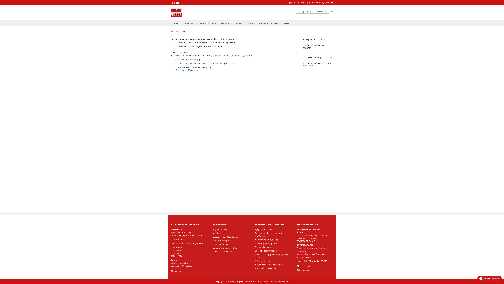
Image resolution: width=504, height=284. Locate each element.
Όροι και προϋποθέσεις (266, 250)
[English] (173, 3)
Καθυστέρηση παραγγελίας (269, 243)
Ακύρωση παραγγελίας (266, 239)
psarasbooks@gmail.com (182, 266)
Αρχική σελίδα (220, 229)
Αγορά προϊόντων (263, 229)
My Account (193, 70)
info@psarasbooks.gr (180, 263)
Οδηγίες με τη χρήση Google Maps (187, 243)
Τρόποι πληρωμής (263, 247)
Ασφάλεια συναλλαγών (267, 268)
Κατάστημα (218, 233)
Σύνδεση (302, 2)
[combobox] (312, 11)
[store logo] (176, 12)
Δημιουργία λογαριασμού (321, 2)
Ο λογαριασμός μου (222, 251)
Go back (179, 59)
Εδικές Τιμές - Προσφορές (225, 236)
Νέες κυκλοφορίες (221, 240)
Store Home (181, 70)
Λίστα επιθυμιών (221, 244)
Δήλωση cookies (262, 261)
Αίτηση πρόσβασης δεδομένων (269, 264)
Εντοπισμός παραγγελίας (225, 248)
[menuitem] (175, 23)
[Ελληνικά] (177, 3)
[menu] (252, 23)
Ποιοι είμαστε (177, 239)
